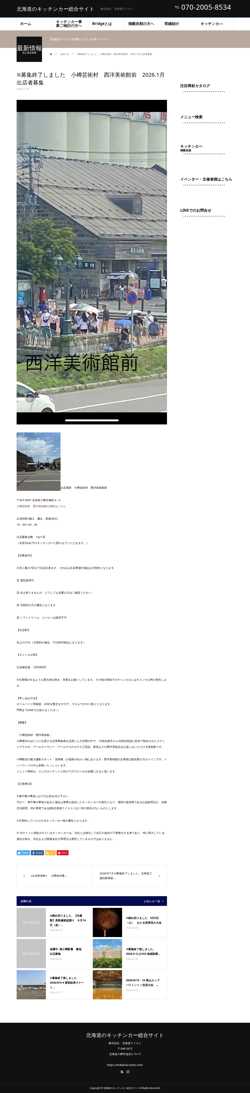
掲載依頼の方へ (141, 23)
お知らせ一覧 (152, 901)
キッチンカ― (212, 23)
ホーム (25, 23)
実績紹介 (171, 23)
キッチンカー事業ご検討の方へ (69, 23)
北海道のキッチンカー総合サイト (56, 8)
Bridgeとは (102, 23)
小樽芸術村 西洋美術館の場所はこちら (41, 506)
